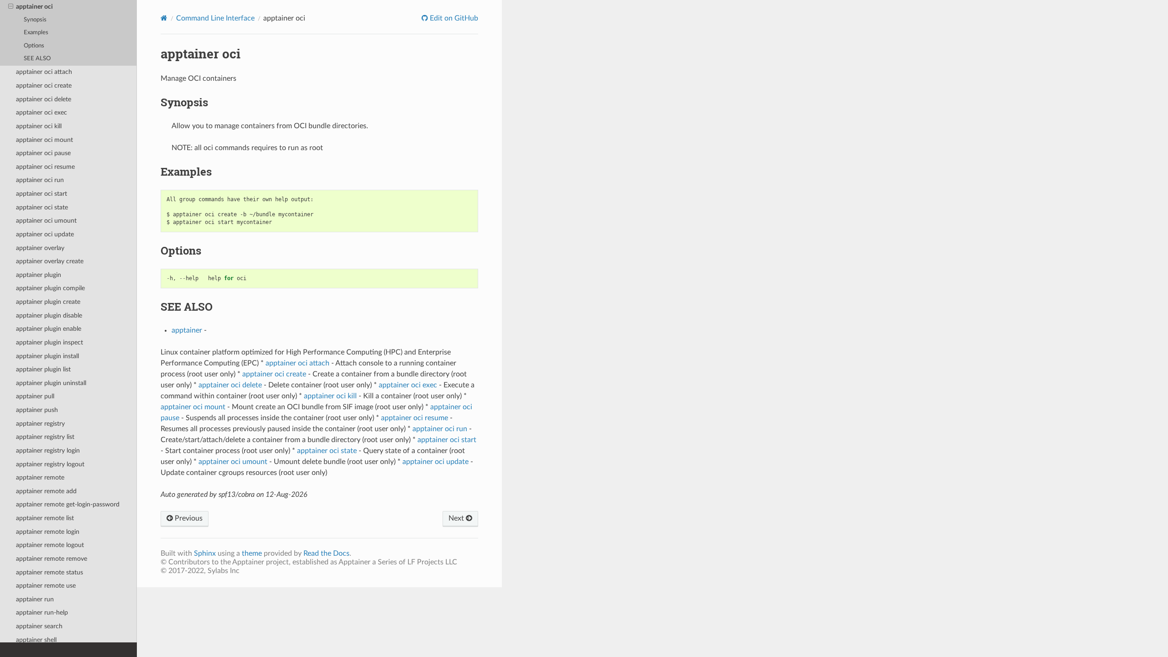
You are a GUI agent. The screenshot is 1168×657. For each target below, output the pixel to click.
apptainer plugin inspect (49, 342)
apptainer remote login (47, 531)
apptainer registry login (48, 450)
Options (34, 46)
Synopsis (35, 20)
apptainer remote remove (51, 558)
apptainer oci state (42, 207)
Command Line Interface (215, 18)
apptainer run (35, 599)
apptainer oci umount (46, 220)
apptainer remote (40, 477)
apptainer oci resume (45, 166)
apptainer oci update (45, 234)
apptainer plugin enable (48, 328)
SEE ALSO (37, 59)
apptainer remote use (46, 585)
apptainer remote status (49, 572)
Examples (36, 33)
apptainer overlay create (49, 261)
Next (457, 518)
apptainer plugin (38, 274)
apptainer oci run (40, 180)
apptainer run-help (42, 612)
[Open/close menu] (10, 7)
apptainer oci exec (41, 112)
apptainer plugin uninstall (51, 383)
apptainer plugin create (48, 301)
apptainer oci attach (44, 71)
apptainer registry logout (50, 464)
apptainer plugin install (47, 356)
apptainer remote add (46, 491)
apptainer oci (34, 6)
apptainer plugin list (43, 369)
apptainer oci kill (39, 126)
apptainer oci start (41, 193)
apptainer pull (35, 396)
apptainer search (39, 626)
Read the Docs (326, 553)
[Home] (164, 18)
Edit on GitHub (453, 18)
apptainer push (37, 410)
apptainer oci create (44, 85)
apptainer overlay (40, 248)
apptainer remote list (45, 518)
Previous (188, 518)
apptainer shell (36, 639)
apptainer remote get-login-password (68, 504)
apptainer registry (40, 423)
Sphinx (205, 553)
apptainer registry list (45, 436)
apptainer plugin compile (50, 288)
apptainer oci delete (43, 99)
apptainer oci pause (43, 153)
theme (252, 553)
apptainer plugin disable (49, 315)
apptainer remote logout (50, 545)
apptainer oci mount (44, 139)
